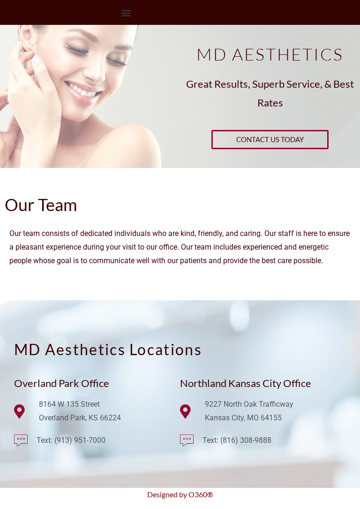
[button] (126, 12)
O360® (200, 494)
